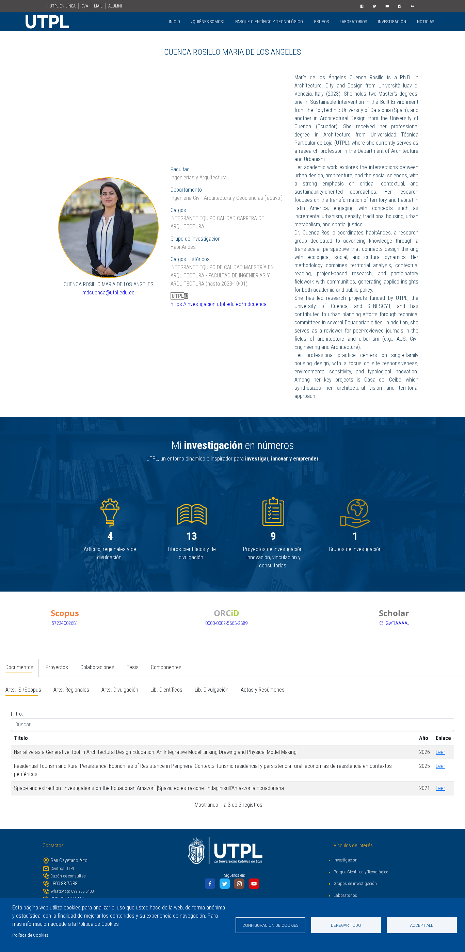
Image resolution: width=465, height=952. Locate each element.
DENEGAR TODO (346, 925)
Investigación (345, 859)
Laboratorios (345, 895)
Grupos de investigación (355, 883)
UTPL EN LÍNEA (63, 6)
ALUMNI (115, 6)
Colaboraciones (97, 667)
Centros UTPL (62, 868)
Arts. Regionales (71, 690)
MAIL (98, 6)
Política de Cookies (30, 935)
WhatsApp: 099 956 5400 (72, 891)
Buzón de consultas (68, 875)
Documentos (19, 667)
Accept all (421, 925)
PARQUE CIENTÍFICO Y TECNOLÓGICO (269, 21)
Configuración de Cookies (270, 925)
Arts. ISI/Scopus (23, 690)
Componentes (166, 667)
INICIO (174, 21)
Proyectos (57, 667)
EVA (84, 6)
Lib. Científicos (166, 690)
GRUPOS (321, 21)
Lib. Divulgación (211, 690)
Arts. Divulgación (119, 690)
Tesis (133, 667)
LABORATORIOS (353, 21)
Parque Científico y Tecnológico (361, 871)
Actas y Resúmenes (263, 690)
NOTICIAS (425, 21)
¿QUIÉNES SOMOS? (207, 21)
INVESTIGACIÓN (392, 21)
